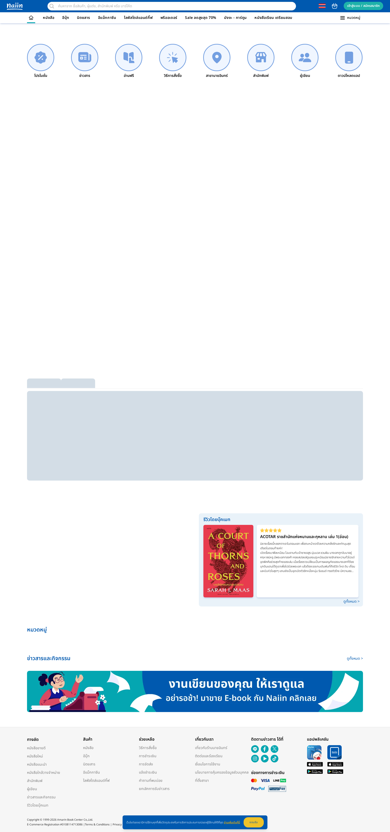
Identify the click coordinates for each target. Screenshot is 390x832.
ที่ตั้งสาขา (202, 780)
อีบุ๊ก (65, 18)
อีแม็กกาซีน (107, 18)
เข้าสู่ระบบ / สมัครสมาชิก (363, 5)
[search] (52, 6)
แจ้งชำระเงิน (148, 772)
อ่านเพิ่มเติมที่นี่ (232, 822)
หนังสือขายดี (36, 748)
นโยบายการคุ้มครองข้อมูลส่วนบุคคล (222, 772)
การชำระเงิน (147, 756)
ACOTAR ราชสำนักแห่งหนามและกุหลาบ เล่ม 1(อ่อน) (304, 537)
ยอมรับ (253, 822)
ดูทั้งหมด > (351, 601)
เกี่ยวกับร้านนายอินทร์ (211, 748)
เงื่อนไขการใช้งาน (207, 764)
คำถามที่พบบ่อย (151, 780)
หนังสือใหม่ (35, 756)
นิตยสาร (83, 18)
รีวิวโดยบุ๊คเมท (37, 805)
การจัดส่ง (146, 764)
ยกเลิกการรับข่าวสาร (154, 789)
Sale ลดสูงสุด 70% (200, 18)
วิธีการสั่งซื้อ (148, 748)
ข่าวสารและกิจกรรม (41, 797)
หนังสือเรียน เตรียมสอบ (273, 18)
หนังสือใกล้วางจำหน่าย (43, 772)
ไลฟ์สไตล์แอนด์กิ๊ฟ (138, 18)
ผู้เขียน (32, 789)
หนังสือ (48, 18)
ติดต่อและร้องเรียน (208, 756)
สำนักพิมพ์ (34, 781)
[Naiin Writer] (195, 691)
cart (334, 6)
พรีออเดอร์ (168, 18)
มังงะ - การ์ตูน (235, 18)
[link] (40, 61)
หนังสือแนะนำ (37, 764)
